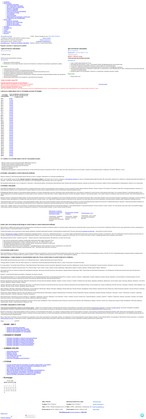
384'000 (11, 128)
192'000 (11, 108)
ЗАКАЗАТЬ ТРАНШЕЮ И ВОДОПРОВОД (18, 358)
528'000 (11, 143)
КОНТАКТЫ (7, 32)
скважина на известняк (88, 231)
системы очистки (115, 307)
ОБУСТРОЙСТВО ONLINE (14, 355)
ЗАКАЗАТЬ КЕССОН (12, 357)
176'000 (11, 107)
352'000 (11, 125)
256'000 (11, 115)
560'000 (11, 147)
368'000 (11, 127)
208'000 (11, 110)
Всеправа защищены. (73, 412)
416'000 (11, 132)
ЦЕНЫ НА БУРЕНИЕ (12, 21)
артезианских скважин (12, 233)
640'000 (11, 155)
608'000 (11, 152)
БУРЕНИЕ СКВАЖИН (13, 4)
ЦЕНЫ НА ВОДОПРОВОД (14, 25)
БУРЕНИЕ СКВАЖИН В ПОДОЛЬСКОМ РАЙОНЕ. (20, 341)
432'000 (11, 133)
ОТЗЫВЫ (6, 26)
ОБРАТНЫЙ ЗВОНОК (13, 351)
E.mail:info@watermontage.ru (43, 41)
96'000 (10, 98)
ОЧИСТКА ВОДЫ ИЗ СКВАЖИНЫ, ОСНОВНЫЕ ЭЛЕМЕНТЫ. (24, 371)
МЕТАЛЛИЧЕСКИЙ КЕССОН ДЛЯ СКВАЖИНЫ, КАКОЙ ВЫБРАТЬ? (26, 370)
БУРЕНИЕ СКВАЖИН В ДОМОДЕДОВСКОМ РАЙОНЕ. (22, 338)
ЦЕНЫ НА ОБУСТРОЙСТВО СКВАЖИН (18, 329)
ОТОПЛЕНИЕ (10, 14)
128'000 (11, 102)
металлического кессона (7, 318)
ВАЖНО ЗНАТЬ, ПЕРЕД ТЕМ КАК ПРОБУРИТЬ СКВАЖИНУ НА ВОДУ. (26, 366)
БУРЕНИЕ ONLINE (12, 354)
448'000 (11, 135)
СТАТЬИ (6, 29)
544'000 (11, 145)
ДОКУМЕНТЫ (8, 28)
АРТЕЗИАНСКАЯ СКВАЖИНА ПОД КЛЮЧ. (19, 367)
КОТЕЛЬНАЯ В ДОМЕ (13, 12)
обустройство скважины (98, 307)
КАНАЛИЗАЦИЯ (11, 15)
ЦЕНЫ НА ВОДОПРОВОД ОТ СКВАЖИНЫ (19, 331)
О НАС (5, 30)
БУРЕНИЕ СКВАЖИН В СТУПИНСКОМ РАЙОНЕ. (21, 343)
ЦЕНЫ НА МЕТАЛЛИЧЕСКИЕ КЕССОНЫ (18, 330)
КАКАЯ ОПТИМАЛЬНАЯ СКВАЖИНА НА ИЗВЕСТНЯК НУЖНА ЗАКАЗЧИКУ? (29, 364)
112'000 (11, 100)
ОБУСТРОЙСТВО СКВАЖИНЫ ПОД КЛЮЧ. (19, 368)
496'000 (11, 140)
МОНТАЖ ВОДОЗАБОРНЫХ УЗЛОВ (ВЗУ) (18, 17)
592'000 (11, 150)
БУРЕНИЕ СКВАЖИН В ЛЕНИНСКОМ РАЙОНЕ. (20, 339)
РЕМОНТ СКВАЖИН (12, 8)
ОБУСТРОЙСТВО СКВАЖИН (15, 6)
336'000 (11, 123)
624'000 (11, 153)
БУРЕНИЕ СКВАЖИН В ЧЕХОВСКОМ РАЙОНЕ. (20, 345)
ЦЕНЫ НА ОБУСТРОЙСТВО (15, 22)
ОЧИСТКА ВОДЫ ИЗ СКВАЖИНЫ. (16, 11)
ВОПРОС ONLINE (12, 352)
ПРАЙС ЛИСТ (7, 19)
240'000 (11, 113)
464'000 (11, 137)
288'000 (11, 118)
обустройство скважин (71, 179)
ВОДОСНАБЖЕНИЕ (12, 10)
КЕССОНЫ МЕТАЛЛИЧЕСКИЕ (15, 7)
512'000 (11, 142)
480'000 (11, 138)
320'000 (11, 122)
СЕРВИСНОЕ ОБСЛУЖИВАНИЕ (16, 18)
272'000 (11, 117)
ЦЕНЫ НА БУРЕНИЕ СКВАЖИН (16, 327)
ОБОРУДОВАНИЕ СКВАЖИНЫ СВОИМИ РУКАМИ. (21, 374)
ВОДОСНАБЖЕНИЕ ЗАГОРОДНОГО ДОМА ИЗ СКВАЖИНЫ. (24, 373)
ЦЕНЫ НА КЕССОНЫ (13, 23)
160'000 (11, 105)
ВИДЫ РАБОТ (7, 3)
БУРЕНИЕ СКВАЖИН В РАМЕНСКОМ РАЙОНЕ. (20, 342)
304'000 (11, 120)
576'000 (11, 148)
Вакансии (6, 33)
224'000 (11, 112)
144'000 (11, 103)
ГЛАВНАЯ (7, 2)
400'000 (11, 130)
